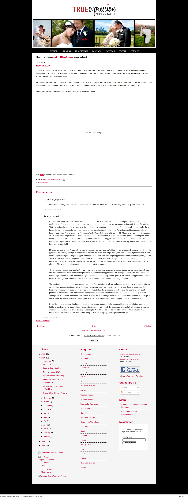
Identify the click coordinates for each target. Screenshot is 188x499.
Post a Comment (43, 321)
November (47, 398)
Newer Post (40, 326)
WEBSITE (53, 51)
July (45, 413)
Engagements (86, 354)
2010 (43, 358)
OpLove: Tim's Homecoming (53, 376)
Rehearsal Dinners (88, 463)
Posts (124, 388)
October (46, 402)
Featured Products (87, 399)
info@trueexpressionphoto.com (130, 354)
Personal (84, 363)
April (45, 425)
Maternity (84, 458)
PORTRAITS (96, 51)
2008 (43, 445)
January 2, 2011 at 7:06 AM (51, 317)
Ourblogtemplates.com (30, 496)
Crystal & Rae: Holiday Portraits (55, 393)
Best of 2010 (48, 364)
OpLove (83, 390)
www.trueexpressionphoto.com (129, 359)
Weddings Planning (88, 417)
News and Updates (88, 386)
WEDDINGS (66, 51)
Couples (84, 431)
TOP (186, 496)
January (46, 437)
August (46, 410)
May (45, 421)
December (47, 361)
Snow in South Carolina (52, 368)
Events (83, 440)
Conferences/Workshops (90, 422)
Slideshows (45, 182)
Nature (83, 413)
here (42, 175)
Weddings (84, 359)
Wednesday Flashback (89, 404)
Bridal (83, 381)
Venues (83, 467)
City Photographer (53, 199)
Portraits (84, 372)
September (47, 406)
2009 (43, 442)
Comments (126, 392)
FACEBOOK (110, 51)
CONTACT (135, 51)
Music (83, 449)
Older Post (147, 326)
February (47, 433)
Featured (84, 436)
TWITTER (122, 51)
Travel (83, 377)
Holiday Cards (86, 445)
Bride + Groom (86, 427)
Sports (83, 454)
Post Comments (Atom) (99, 330)
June (45, 417)
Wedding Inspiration (88, 395)
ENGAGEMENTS (81, 51)
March (46, 429)
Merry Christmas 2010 (51, 372)
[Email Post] (64, 179)
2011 (43, 354)
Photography (85, 409)
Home (94, 326)
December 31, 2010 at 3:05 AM (52, 209)
